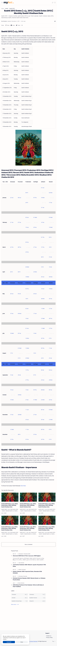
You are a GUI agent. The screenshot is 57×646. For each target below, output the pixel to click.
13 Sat (27, 389)
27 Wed (43, 318)
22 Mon (43, 399)
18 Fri (27, 298)
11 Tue (27, 429)
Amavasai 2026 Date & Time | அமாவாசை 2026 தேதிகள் (27, 555)
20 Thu (42, 439)
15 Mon (12, 399)
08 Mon (43, 389)
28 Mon (43, 298)
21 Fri (50, 439)
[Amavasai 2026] (27, 553)
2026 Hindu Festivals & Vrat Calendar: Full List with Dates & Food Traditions (28, 585)
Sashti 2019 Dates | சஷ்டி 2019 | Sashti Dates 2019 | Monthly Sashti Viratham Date (28, 505)
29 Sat (19, 375)
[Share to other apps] (22, 25)
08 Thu (19, 247)
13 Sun (42, 288)
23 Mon (35, 271)
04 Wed (27, 267)
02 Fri (50, 237)
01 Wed (35, 217)
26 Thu (42, 338)
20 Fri (27, 202)
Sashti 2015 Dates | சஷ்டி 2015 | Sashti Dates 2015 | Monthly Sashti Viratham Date (46, 505)
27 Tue (34, 247)
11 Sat (50, 348)
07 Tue (19, 222)
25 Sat (50, 358)
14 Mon (50, 288)
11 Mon (43, 308)
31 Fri (19, 358)
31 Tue (42, 207)
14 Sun (11, 389)
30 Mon (50, 276)
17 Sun (35, 313)
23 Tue (50, 399)
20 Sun (11, 293)
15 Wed (50, 227)
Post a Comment (28, 544)
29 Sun (42, 276)
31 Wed (35, 399)
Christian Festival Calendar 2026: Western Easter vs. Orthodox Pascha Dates (29, 578)
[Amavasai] (21, 553)
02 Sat (27, 308)
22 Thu (11, 247)
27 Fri (50, 338)
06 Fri (27, 192)
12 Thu (50, 328)
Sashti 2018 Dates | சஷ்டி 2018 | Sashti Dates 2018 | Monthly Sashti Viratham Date (9, 528)
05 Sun (27, 217)
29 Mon (19, 394)
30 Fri (42, 257)
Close (21, 642)
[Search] (55, 2)
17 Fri (11, 353)
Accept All (9, 642)
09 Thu (42, 348)
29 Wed (27, 358)
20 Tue (27, 252)
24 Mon (50, 380)
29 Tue (50, 298)
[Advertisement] (28, 618)
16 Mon (43, 197)
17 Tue (50, 202)
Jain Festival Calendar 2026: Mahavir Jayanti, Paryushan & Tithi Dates (29, 565)
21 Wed (50, 419)
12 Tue (50, 308)
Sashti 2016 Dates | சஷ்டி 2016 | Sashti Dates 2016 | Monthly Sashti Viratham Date (46, 528)
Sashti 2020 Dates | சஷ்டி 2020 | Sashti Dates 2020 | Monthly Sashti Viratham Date (9, 505)
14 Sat (50, 267)
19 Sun (27, 227)
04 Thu (35, 389)
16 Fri (50, 247)
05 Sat (19, 293)
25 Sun (27, 419)
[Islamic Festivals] (22, 569)
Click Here (23, 485)
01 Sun (42, 187)
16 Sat (27, 318)
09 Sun (50, 370)
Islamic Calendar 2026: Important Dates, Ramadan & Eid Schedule (27, 572)
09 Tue (50, 389)
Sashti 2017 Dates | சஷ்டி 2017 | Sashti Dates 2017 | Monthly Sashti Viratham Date (28, 528)
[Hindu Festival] (21, 583)
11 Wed (43, 328)
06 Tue (27, 242)
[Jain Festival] (21, 562)
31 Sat (50, 257)
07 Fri (34, 375)
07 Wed (50, 409)
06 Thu (42, 429)
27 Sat (27, 399)
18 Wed (27, 276)
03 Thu (27, 288)
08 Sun (19, 197)
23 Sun (42, 380)
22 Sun (11, 197)
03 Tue (19, 333)
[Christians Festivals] (23, 576)
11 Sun (27, 409)
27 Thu (27, 380)
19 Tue (11, 313)
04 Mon (19, 313)
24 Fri (42, 358)
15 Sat (11, 375)
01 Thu (42, 237)
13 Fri (42, 267)
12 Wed (12, 429)
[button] (53, 2)
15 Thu (42, 247)
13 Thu (27, 370)
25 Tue (27, 439)
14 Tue (42, 222)
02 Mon (50, 192)
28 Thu (50, 318)
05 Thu (35, 197)
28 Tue (34, 227)
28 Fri (19, 434)
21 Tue (11, 222)
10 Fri (34, 353)
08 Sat (42, 370)
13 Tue (11, 414)
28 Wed (19, 414)
